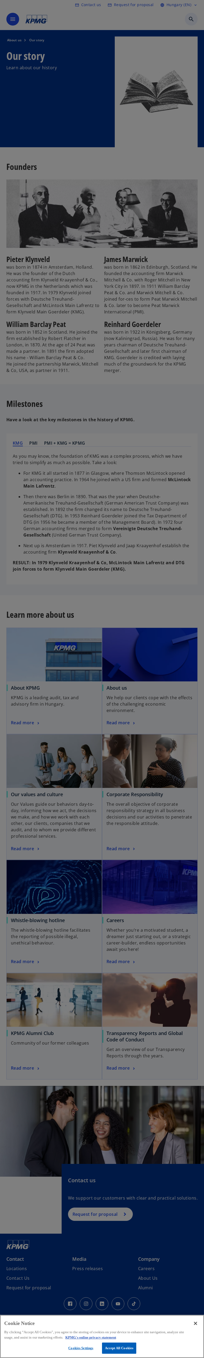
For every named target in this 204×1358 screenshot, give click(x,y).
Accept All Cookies (119, 1348)
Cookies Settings (80, 1348)
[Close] (195, 1323)
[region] (102, 1336)
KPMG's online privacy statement (90, 1337)
